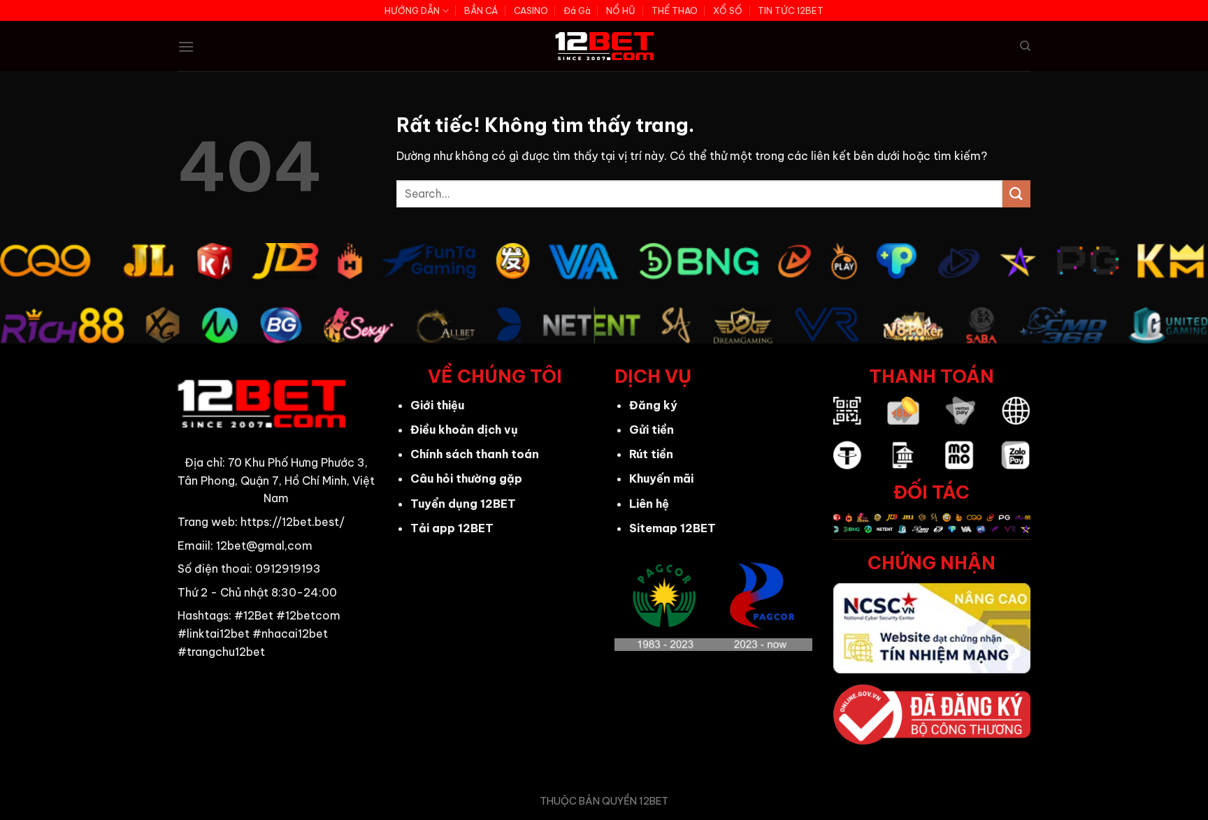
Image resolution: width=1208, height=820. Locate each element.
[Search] (1025, 46)
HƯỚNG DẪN (412, 10)
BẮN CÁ (481, 10)
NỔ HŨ (620, 10)
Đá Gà (577, 10)
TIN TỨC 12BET (791, 10)
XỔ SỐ (727, 10)
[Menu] (186, 46)
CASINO (531, 10)
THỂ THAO (675, 10)
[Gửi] (1016, 193)
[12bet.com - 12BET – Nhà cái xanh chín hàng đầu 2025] (604, 46)
